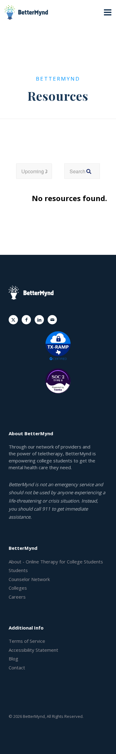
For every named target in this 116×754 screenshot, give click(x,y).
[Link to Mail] (52, 319)
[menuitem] (58, 562)
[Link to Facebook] (26, 319)
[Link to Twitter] (13, 319)
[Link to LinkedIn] (39, 319)
